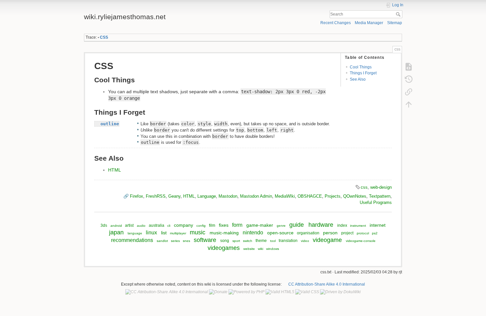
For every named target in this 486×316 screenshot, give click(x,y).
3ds (104, 225)
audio (141, 225)
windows (272, 249)
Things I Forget (363, 73)
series (175, 241)
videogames (224, 248)
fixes (223, 225)
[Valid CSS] (307, 292)
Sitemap (394, 22)
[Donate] (218, 292)
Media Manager (369, 22)
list (164, 232)
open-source (280, 232)
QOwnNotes (354, 196)
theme (261, 240)
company (183, 225)
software (205, 240)
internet (377, 225)
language (135, 233)
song (224, 240)
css (364, 187)
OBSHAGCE (310, 196)
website (249, 249)
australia (156, 225)
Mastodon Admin (256, 196)
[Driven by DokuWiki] (340, 292)
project (347, 233)
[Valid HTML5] (279, 292)
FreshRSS (156, 196)
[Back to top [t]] (408, 104)
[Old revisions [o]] (408, 79)
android (116, 225)
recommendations (132, 240)
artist (129, 225)
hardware (320, 224)
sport (236, 241)
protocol (363, 233)
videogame (327, 240)
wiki (260, 249)
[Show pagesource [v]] (408, 66)
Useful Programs (376, 202)
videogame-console (361, 241)
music (197, 232)
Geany (174, 196)
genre (281, 225)
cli (168, 225)
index (342, 225)
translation (288, 240)
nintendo (253, 232)
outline (110, 123)
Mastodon (228, 196)
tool (273, 241)
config (201, 225)
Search (399, 14)
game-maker (259, 225)
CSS (104, 37)
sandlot (162, 241)
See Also (358, 79)
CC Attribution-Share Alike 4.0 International (326, 284)
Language (206, 196)
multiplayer (178, 233)
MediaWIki (285, 196)
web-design (381, 187)
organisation (308, 233)
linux (151, 232)
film (212, 225)
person (330, 232)
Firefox (136, 196)
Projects (333, 196)
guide (296, 224)
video (305, 241)
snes (186, 241)
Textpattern (379, 196)
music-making (224, 232)
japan (116, 232)
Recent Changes (335, 22)
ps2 (375, 233)
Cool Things (361, 67)
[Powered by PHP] (246, 292)
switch (247, 241)
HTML (114, 170)
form (237, 225)
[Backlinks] (408, 91)
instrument (358, 225)
